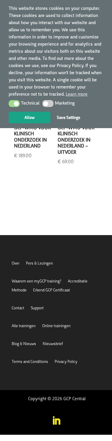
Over (15, 263)
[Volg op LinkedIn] (56, 421)
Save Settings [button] (68, 117)
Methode (19, 290)
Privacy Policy (66, 362)
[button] (14, 103)
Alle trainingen (24, 326)
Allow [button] (29, 117)
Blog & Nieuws (24, 344)
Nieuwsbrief (53, 344)
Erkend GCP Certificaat (51, 290)
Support (37, 308)
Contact (18, 308)
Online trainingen (56, 326)
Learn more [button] (77, 94)
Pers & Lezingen (39, 263)
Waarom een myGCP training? (36, 281)
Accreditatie (78, 281)
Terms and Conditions (30, 362)
